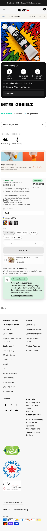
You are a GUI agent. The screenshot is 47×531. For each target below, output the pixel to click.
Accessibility (8, 391)
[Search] (8, 10)
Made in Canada (33, 350)
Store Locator (8, 334)
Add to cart (23, 250)
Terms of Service (10, 373)
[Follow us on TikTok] (11, 410)
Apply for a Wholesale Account (12, 340)
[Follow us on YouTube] (5, 410)
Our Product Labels (34, 334)
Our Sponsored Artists (32, 340)
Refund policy (8, 378)
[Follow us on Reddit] (16, 410)
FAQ (4, 369)
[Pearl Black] (15, 223)
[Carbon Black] (5, 223)
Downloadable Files (11, 325)
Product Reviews (33, 346)
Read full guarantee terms (12, 202)
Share (3, 308)
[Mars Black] (10, 223)
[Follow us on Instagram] (11, 405)
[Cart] (43, 10)
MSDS (5, 364)
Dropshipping (8, 350)
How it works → (38, 167)
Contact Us (7, 359)
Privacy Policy (8, 382)
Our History (30, 325)
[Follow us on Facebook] (5, 405)
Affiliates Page (9, 355)
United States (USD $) (11, 502)
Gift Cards (7, 329)
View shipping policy (23, 83)
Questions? (9, 93)
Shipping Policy (9, 387)
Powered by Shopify (21, 510)
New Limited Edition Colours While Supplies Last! (24, 3)
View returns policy (22, 87)
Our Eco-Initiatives (33, 329)
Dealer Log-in (8, 346)
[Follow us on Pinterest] (16, 405)
